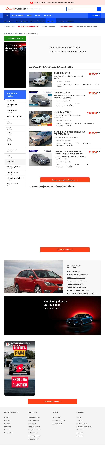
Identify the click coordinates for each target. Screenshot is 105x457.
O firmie (6, 417)
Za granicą (80, 433)
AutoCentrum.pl (15, 8)
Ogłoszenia (51, 21)
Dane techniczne (18, 15)
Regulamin (7, 427)
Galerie (9, 145)
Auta (6, 15)
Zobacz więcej (51, 401)
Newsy (9, 139)
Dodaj (14, 38)
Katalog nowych (11, 105)
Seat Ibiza (10, 93)
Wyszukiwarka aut (34, 417)
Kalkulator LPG (33, 433)
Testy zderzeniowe (12, 184)
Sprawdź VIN (56, 417)
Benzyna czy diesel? (34, 430)
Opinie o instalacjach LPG (14, 179)
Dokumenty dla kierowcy (84, 427)
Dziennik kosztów (12, 173)
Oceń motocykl (57, 424)
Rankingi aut (32, 424)
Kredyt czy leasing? (34, 436)
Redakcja (7, 420)
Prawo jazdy (80, 436)
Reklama (7, 424)
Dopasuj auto (8, 21)
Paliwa (37, 15)
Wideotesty (70, 21)
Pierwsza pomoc (82, 424)
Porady (79, 417)
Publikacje (9, 134)
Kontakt (6, 430)
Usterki (9, 128)
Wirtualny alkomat (34, 427)
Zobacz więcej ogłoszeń (63, 180)
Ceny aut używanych (37, 21)
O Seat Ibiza (10, 101)
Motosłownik (80, 430)
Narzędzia (47, 15)
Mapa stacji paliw (33, 439)
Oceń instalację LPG (58, 420)
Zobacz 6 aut (64, 250)
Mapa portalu (8, 433)
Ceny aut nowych (22, 21)
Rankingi (60, 21)
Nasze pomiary (11, 150)
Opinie (29, 15)
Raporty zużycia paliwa (14, 117)
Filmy (9, 156)
